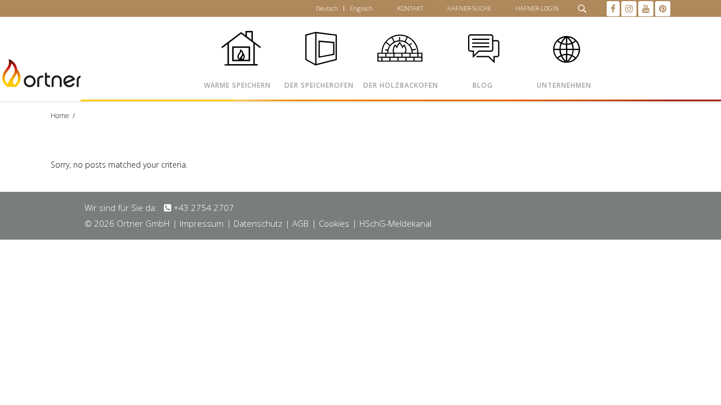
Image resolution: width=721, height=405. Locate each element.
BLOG (483, 85)
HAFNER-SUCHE (469, 8)
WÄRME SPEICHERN (237, 85)
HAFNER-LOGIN (537, 8)
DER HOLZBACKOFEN (400, 85)
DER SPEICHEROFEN (319, 85)
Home (60, 115)
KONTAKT (410, 8)
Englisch (361, 8)
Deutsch (327, 8)
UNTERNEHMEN (564, 85)
